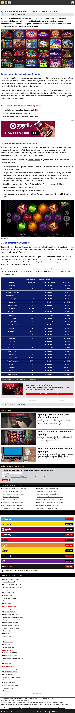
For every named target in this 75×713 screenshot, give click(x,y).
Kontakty (3, 712)
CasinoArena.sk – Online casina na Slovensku (14, 488)
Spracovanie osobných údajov (27, 712)
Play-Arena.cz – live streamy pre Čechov (47, 508)
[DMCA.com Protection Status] (37, 694)
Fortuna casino (7, 633)
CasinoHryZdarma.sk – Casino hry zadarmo (13, 494)
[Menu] (72, 2)
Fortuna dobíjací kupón (9, 680)
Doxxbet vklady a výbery (9, 674)
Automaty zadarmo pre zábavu (11, 590)
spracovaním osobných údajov (19, 477)
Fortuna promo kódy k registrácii (11, 655)
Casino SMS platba (8, 688)
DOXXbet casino (7, 639)
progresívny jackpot (62, 259)
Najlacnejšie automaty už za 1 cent (12, 584)
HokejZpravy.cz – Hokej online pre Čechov (48, 505)
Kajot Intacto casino (8, 641)
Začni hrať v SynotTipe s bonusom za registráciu (22, 106)
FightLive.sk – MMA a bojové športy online (47, 488)
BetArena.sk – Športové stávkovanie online (13, 502)
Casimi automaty (34, 160)
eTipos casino (6, 644)
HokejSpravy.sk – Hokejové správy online (13, 505)
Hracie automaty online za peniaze (12, 587)
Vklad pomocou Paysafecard (10, 685)
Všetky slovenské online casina (11, 628)
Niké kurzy (6, 691)
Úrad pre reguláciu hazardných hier (31, 708)
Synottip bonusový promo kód (10, 661)
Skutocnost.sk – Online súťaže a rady (46, 491)
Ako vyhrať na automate (9, 581)
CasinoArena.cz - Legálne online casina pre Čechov (50, 497)
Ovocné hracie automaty (9, 592)
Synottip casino (7, 636)
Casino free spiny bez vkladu (10, 614)
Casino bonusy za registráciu (10, 609)
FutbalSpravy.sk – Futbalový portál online (13, 508)
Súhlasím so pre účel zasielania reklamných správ (25, 477)
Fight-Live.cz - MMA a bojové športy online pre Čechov (50, 502)
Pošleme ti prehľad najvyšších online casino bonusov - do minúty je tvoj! (27, 470)
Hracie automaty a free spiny (10, 622)
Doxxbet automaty (7, 601)
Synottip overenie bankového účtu (11, 677)
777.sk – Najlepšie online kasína (11, 497)
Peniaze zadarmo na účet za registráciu (13, 617)
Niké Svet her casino (8, 647)
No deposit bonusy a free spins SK (11, 620)
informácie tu (27, 700)
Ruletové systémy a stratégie (10, 671)
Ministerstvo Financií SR (15, 708)
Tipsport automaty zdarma (9, 598)
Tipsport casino (7, 631)
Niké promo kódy (7, 663)
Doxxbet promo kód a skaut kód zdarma (13, 658)
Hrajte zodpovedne (41, 698)
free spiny (36, 178)
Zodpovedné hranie (45, 708)
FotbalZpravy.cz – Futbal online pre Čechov (48, 494)
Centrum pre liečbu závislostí (57, 708)
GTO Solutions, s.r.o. (57, 712)
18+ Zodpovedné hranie (43, 712)
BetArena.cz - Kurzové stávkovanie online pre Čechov (50, 499)
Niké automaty (7, 603)
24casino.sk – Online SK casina (10, 499)
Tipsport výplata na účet (9, 682)
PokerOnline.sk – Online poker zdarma (12, 491)
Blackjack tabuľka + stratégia (10, 669)
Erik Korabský (21, 14)
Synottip (26, 147)
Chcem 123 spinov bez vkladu (49, 394)
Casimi (58, 249)
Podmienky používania (12, 712)
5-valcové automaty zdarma (10, 595)
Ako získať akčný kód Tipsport (10, 652)
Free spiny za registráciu (9, 611)
